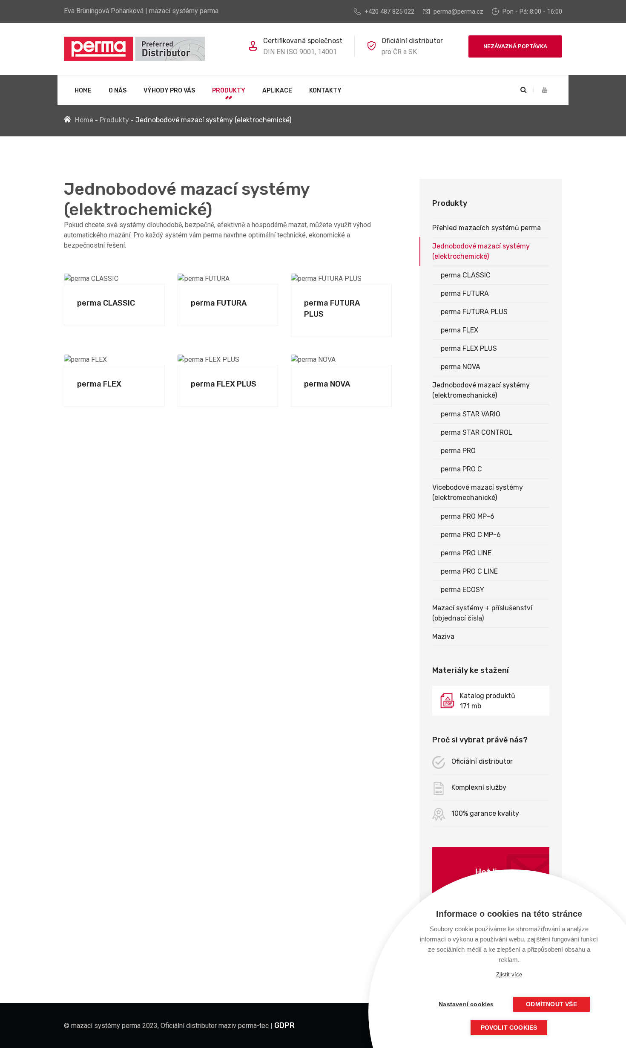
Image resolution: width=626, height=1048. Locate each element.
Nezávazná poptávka (515, 46)
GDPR (284, 1025)
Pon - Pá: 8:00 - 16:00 (532, 11)
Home (83, 90)
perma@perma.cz (458, 11)
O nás (117, 90)
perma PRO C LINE (469, 571)
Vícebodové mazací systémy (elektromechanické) (477, 492)
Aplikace (277, 90)
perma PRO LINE (466, 553)
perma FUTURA (219, 303)
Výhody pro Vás (169, 90)
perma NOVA (327, 384)
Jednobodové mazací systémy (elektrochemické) (481, 251)
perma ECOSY (462, 590)
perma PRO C (461, 469)
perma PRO (458, 451)
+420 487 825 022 (389, 11)
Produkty (228, 90)
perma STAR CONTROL (476, 432)
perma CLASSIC (106, 303)
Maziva (443, 636)
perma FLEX (99, 384)
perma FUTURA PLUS (474, 312)
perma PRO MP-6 (467, 516)
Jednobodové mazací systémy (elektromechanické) (481, 390)
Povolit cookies (509, 1028)
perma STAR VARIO (470, 414)
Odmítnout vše (551, 1004)
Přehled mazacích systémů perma (486, 228)
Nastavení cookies (466, 1004)
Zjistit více (509, 974)
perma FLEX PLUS (223, 384)
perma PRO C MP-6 (471, 535)
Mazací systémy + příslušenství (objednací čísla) (482, 613)
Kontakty (325, 90)
